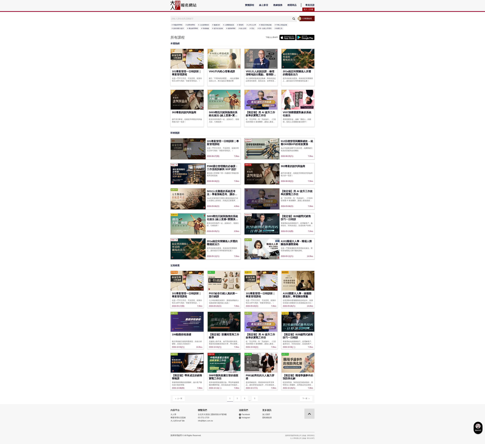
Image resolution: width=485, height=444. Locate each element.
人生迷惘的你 (204, 25)
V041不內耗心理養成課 (222, 71)
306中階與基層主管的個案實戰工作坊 (223, 377)
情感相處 (206, 28)
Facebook (246, 414)
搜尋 (294, 19)
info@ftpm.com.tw (205, 421)
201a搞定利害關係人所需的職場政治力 (297, 73)
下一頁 (304, 398)
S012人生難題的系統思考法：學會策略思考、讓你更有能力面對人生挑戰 (222, 193)
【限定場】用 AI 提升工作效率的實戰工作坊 (260, 114)
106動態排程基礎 (181, 334)
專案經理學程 (177, 25)
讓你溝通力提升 (178, 28)
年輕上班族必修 (281, 25)
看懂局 (241, 25)
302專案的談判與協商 (184, 112)
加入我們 (266, 414)
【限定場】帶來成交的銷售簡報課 (187, 377)
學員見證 (309, 5)
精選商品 (292, 5)
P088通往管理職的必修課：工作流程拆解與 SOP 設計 (222, 168)
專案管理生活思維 (178, 417)
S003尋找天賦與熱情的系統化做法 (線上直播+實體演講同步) (223, 114)
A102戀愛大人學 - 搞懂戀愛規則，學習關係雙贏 (297, 295)
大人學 (173, 414)
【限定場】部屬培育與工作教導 (224, 336)
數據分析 (217, 25)
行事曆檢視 (307, 18)
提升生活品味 (218, 28)
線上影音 (263, 5)
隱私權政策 (267, 417)
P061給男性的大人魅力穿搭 (260, 377)
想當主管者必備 (266, 25)
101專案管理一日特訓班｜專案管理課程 (186, 73)
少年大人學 (252, 25)
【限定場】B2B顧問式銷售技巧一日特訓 (296, 218)
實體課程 (249, 5)
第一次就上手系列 (265, 28)
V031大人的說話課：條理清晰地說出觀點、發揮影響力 (261, 73)
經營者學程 (191, 25)
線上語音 (243, 28)
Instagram (246, 417)
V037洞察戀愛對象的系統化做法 (297, 114)
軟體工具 (279, 28)
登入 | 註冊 (308, 9)
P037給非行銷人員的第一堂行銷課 (223, 295)
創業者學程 (231, 28)
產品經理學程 (193, 28)
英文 (252, 28)
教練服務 (277, 5)
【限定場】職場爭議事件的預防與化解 (298, 377)
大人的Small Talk (178, 421)
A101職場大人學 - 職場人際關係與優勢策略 (296, 243)
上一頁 (179, 398)
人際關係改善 (229, 25)
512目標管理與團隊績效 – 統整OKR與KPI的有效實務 (297, 143)
